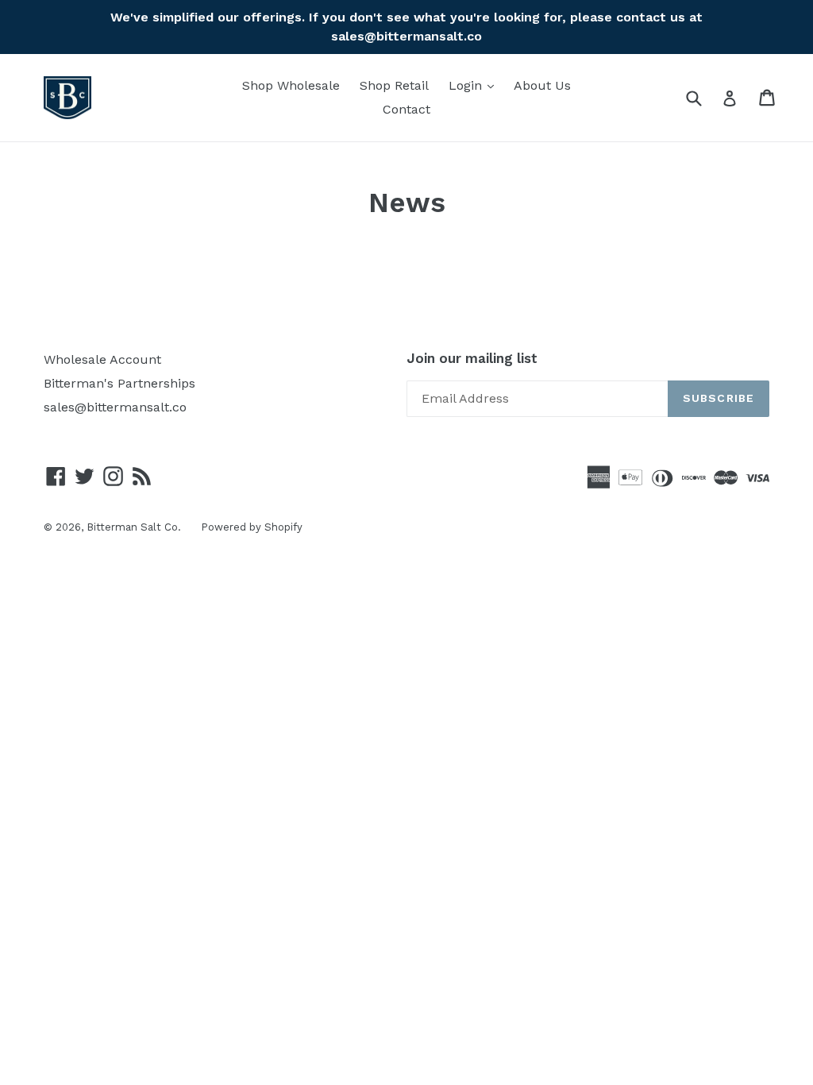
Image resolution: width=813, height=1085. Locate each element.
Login (475, 85)
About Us (542, 85)
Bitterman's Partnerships (119, 383)
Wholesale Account (102, 359)
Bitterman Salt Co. (134, 527)
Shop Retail (394, 85)
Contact (406, 109)
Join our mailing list (472, 358)
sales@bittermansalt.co (115, 407)
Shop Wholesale (291, 85)
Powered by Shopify (251, 527)
